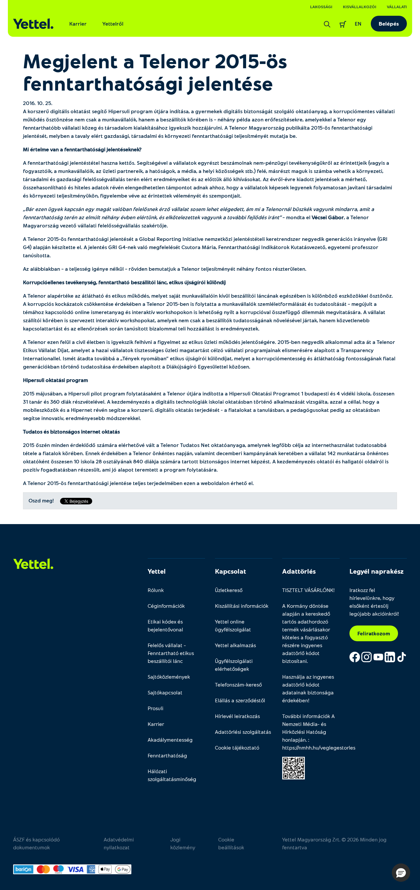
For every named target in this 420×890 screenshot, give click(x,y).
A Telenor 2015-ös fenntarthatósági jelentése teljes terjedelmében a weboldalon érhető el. (138, 483)
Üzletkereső (228, 590)
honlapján (294, 739)
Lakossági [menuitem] (321, 6)
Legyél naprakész (376, 571)
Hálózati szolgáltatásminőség (172, 775)
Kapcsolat (230, 571)
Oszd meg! (41, 500)
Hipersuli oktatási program (55, 380)
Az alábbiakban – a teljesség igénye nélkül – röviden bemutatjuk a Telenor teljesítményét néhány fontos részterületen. (164, 268)
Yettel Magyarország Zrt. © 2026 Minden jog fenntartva (334, 843)
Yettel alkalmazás (235, 645)
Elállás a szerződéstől (240, 700)
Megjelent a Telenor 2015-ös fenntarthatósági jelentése (155, 71)
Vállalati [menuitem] (397, 6)
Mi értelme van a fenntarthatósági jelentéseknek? (82, 149)
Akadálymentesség (170, 739)
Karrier (78, 23)
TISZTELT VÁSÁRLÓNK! (308, 590)
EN (358, 23)
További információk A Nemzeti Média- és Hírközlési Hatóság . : (311, 732)
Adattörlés (299, 571)
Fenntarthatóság (167, 755)
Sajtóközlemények (169, 676)
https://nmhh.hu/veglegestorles (318, 747)
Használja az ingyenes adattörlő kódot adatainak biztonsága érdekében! (308, 688)
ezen (189, 483)
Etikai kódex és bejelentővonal (165, 625)
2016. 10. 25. (37, 103)
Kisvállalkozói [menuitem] (359, 6)
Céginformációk (166, 606)
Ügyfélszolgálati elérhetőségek (234, 665)
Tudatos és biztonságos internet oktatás (71, 431)
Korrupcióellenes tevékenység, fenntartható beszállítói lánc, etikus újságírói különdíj (124, 282)
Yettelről (112, 23)
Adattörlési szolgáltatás (243, 732)
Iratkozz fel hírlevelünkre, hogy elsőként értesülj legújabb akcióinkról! (374, 602)
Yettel (157, 571)
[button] (401, 872)
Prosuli (155, 708)
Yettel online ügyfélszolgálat (233, 625)
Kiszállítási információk (241, 606)
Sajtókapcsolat (165, 692)
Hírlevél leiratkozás (237, 716)
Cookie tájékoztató (237, 747)
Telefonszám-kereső (238, 684)
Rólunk (156, 590)
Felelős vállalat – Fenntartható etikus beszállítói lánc (171, 653)
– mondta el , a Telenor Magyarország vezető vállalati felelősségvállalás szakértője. (198, 217)
